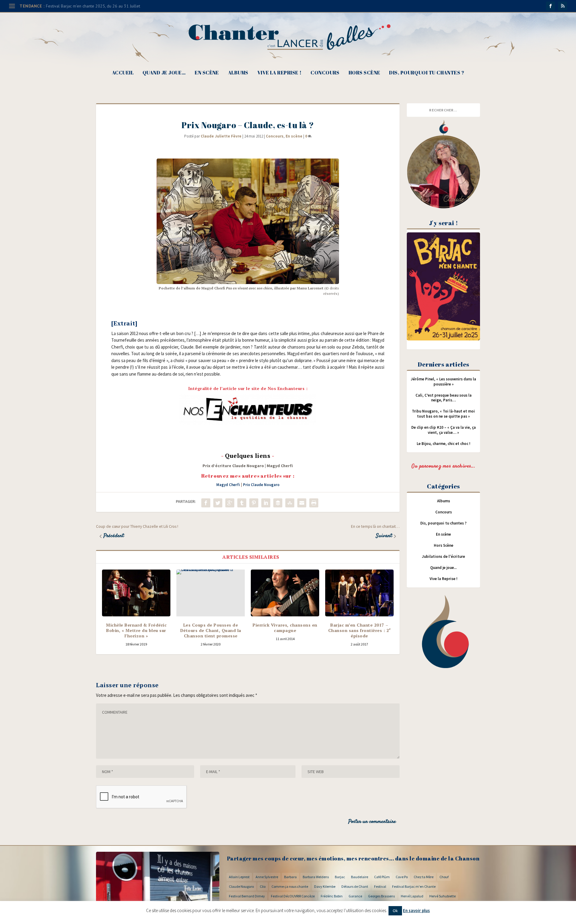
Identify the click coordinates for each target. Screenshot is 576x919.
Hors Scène (364, 73)
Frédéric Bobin (332, 896)
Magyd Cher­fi (280, 465)
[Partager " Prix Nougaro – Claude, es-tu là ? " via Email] (302, 503)
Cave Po (402, 877)
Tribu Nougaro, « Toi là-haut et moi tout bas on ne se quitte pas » (443, 414)
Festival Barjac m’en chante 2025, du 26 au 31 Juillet (93, 6)
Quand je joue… (164, 73)
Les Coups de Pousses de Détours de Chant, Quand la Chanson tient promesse (210, 630)
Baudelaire (359, 877)
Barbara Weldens (316, 877)
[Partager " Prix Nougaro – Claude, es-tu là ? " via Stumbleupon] (290, 503)
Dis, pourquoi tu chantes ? (426, 73)
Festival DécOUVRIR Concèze (293, 896)
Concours (325, 73)
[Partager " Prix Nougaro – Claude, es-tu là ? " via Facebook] (206, 503)
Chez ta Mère (424, 877)
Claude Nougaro (241, 886)
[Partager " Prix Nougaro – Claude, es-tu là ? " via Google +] (230, 503)
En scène (207, 73)
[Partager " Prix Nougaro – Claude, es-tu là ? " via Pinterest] (254, 503)
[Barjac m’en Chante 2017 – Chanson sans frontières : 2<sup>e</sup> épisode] (359, 593)
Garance (355, 896)
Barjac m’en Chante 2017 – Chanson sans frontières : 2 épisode (359, 630)
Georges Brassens (381, 896)
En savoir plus (416, 910)
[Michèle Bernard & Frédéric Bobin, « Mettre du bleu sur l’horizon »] (136, 593)
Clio (263, 886)
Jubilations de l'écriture (443, 556)
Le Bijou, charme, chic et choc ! (443, 443)
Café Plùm (382, 877)
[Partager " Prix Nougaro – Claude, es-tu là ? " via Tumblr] (242, 503)
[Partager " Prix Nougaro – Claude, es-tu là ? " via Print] (314, 503)
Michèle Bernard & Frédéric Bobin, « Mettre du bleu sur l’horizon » (136, 630)
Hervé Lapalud (412, 896)
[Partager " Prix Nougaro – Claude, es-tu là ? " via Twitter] (218, 503)
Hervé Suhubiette (442, 896)
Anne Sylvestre (267, 877)
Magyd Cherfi (228, 484)
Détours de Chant (354, 886)
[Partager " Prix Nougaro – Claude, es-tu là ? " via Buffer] (278, 503)
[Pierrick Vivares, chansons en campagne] (285, 593)
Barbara (290, 877)
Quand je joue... (443, 567)
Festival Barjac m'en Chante (414, 886)
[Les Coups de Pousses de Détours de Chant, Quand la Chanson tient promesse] (210, 593)
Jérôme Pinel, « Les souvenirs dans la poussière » (443, 381)
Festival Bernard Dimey (247, 896)
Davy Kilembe (324, 886)
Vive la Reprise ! (279, 73)
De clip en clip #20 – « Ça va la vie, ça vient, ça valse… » (443, 430)
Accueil (123, 73)
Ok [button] (395, 910)
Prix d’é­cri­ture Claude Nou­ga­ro (233, 465)
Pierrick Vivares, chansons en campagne (285, 627)
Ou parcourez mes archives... (443, 466)
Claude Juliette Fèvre (221, 136)
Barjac (340, 877)
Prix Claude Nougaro (261, 484)
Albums (238, 73)
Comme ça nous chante (290, 886)
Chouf (444, 877)
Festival (380, 886)
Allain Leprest (239, 877)
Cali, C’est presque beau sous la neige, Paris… (444, 398)
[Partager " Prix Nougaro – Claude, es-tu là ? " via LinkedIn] (266, 503)
